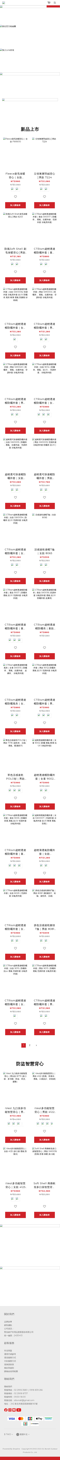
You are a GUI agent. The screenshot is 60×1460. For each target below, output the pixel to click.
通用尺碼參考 (10, 1354)
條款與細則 (9, 1368)
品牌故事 (8, 1321)
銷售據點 (8, 1325)
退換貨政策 (9, 1364)
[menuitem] (23, 1045)
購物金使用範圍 (11, 1371)
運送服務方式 (10, 1357)
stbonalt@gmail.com (24, 1400)
